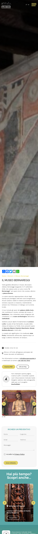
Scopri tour (13, 517)
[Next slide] (34, 404)
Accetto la (15, 454)
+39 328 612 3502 (24, 360)
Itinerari (10, 276)
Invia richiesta (11, 463)
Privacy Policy (19, 454)
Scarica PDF (8, 367)
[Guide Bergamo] (6, 5)
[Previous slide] (4, 404)
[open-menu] (34, 4)
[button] (27, 4)
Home (4, 276)
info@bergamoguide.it (28, 358)
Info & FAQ (22, 367)
